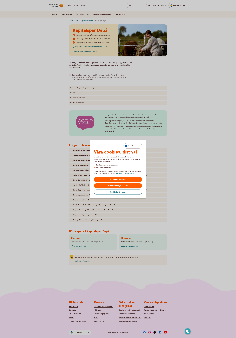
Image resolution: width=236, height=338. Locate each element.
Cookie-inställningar (118, 192)
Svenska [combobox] (131, 146)
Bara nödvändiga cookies (118, 186)
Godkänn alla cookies (118, 179)
